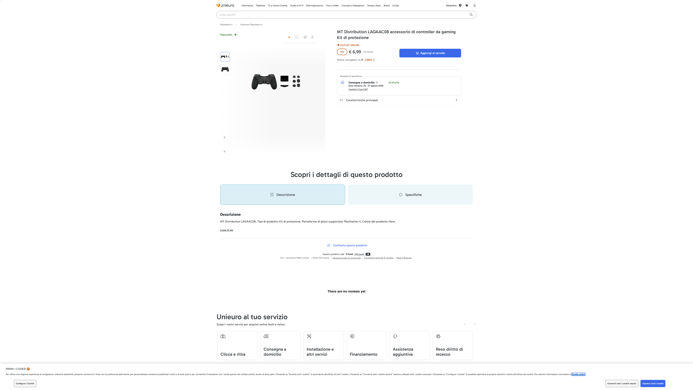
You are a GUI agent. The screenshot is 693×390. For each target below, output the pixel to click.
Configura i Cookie (25, 383)
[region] (346, 377)
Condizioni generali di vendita (378, 258)
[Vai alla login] (473, 5)
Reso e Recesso (404, 258)
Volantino (451, 5)
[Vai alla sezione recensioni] (288, 37)
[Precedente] (224, 137)
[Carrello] (466, 5)
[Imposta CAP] (460, 5)
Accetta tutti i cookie (653, 383)
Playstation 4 (226, 24)
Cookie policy (578, 374)
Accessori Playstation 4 (251, 24)
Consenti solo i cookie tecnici (621, 383)
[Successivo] (224, 151)
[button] (276, 81)
